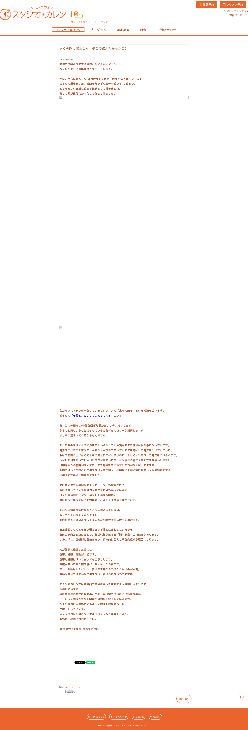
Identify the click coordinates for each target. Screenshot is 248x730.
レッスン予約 (234, 4)
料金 (143, 30)
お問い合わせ (166, 30)
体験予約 (208, 4)
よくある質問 (81, 22)
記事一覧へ (184, 698)
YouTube (157, 717)
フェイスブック (120, 717)
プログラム (98, 30)
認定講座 (123, 30)
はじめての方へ (68, 30)
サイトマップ (101, 22)
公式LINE (140, 717)
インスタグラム (98, 717)
